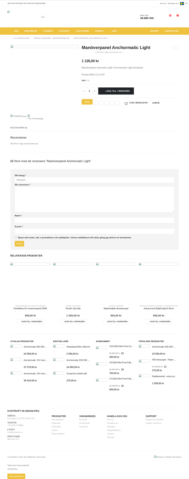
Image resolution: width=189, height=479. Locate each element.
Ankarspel (56, 423)
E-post (19, 226)
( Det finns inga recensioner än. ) (109, 52)
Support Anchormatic (155, 419)
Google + (112, 103)
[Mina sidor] (161, 17)
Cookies (110, 434)
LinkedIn (106, 103)
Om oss (163, 3)
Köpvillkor (111, 427)
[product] (30, 282)
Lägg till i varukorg (118, 91)
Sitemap (110, 437)
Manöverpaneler (22, 306)
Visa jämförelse (16, 476)
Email (117, 103)
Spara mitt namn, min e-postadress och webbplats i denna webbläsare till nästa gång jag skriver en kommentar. (75, 237)
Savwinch (48, 31)
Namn (18, 215)
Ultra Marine (82, 31)
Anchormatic (31, 31)
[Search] (123, 17)
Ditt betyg (20, 175)
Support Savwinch (153, 423)
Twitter (101, 103)
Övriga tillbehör (38, 306)
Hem (16, 31)
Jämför (156, 103)
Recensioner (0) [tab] (18, 128)
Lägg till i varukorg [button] (31, 322)
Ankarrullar (56, 427)
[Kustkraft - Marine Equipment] (17, 16)
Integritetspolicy (114, 430)
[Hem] (8, 38)
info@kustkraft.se (15, 432)
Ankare (55, 430)
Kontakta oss (173, 3)
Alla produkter (57, 419)
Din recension (22, 184)
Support (99, 31)
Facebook (95, 103)
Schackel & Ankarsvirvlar (166, 306)
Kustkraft (64, 31)
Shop (114, 31)
